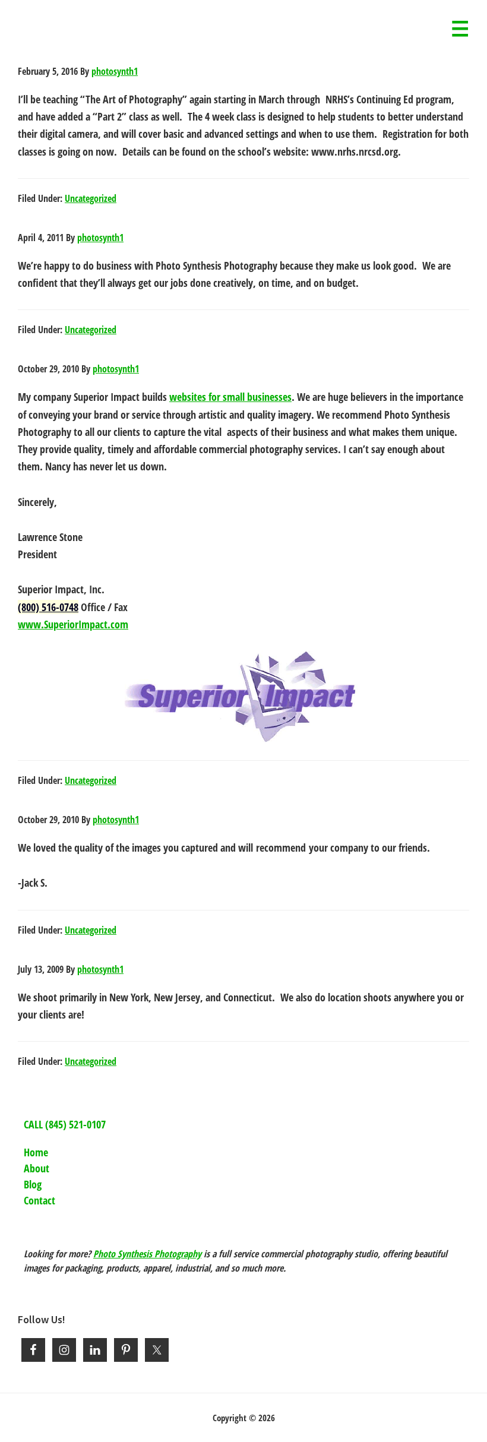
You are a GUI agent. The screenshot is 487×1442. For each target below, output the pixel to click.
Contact (39, 1200)
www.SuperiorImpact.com (73, 624)
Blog (33, 1184)
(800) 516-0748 (48, 607)
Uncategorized (90, 198)
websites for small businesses (230, 397)
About (36, 1168)
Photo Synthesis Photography (147, 1253)
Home (36, 1152)
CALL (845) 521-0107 (65, 1124)
